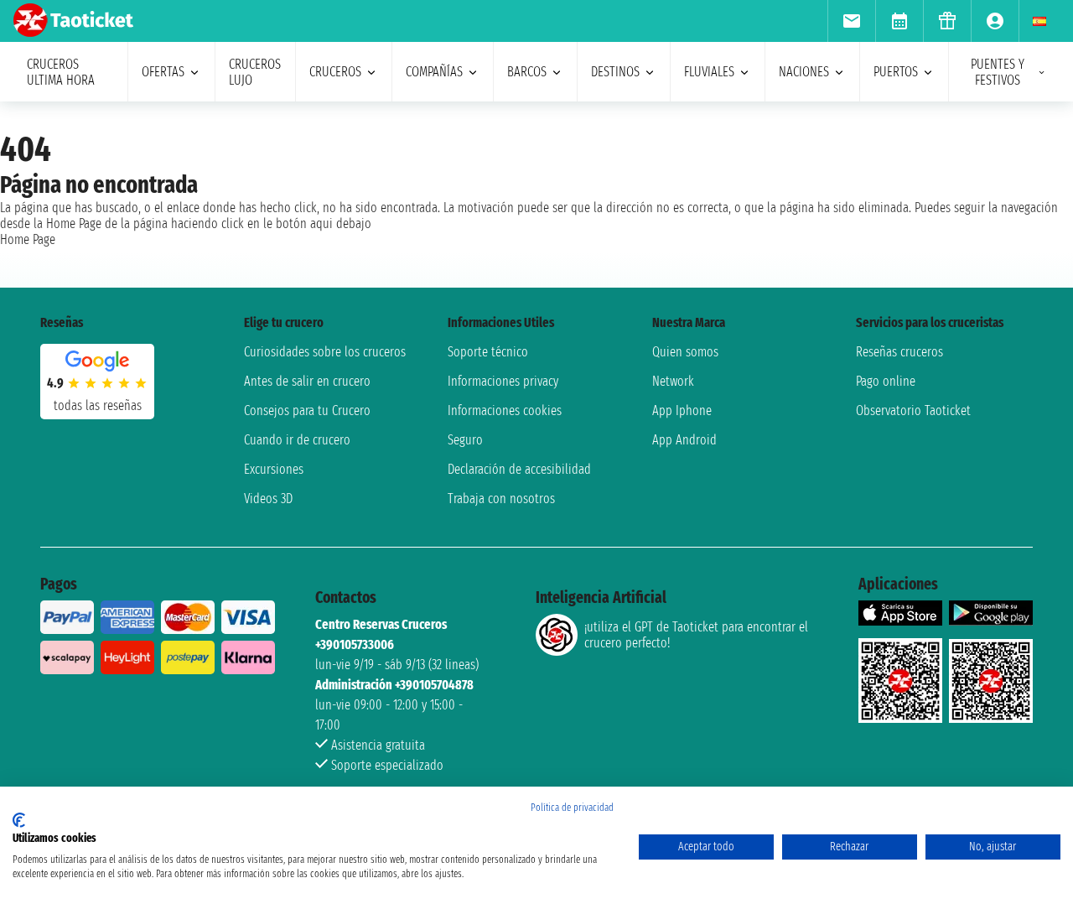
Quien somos (685, 352)
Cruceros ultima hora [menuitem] (61, 72)
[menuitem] (851, 21)
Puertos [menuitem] (895, 72)
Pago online (885, 381)
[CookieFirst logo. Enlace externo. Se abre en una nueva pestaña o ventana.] (19, 820)
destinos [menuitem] (615, 72)
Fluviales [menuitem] (709, 72)
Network (673, 381)
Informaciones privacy (503, 381)
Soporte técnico (488, 352)
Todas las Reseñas (98, 405)
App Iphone (682, 410)
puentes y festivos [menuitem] (997, 72)
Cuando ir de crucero (297, 440)
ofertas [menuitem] (163, 72)
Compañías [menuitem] (434, 72)
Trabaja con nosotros (501, 499)
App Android (684, 440)
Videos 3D (268, 499)
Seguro (465, 440)
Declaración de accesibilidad (519, 469)
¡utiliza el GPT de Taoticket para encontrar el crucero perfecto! (696, 635)
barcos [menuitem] (527, 72)
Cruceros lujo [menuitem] (255, 72)
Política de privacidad (572, 807)
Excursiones (273, 469)
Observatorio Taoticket (913, 410)
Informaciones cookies (505, 410)
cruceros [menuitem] (335, 72)
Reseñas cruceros (899, 352)
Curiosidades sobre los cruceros (325, 352)
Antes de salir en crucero (307, 381)
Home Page (27, 239)
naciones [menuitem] (804, 72)
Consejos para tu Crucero (307, 410)
